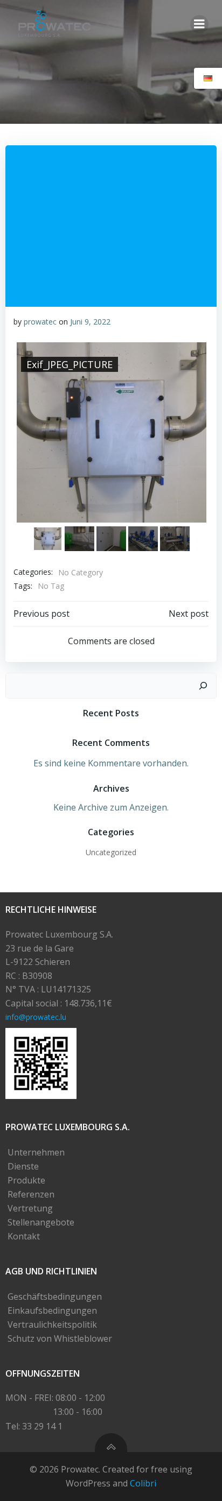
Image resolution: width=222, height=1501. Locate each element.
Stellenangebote (41, 1222)
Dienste (23, 1166)
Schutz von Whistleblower (60, 1338)
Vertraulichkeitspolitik (52, 1324)
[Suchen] (203, 685)
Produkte (26, 1180)
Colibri (143, 1483)
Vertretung (30, 1208)
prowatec (40, 321)
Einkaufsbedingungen (52, 1310)
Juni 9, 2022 (90, 321)
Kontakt (24, 1236)
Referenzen (31, 1194)
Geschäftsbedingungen (55, 1296)
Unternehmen (36, 1152)
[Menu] (199, 24)
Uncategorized (111, 852)
